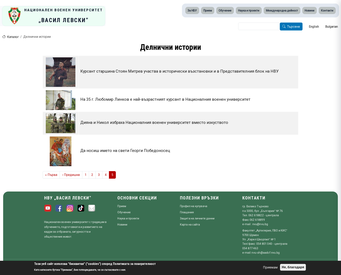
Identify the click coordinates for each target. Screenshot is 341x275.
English (314, 26)
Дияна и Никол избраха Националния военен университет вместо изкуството (154, 122)
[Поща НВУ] (92, 208)
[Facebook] (58, 208)
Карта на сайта (190, 224)
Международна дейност (282, 10)
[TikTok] (80, 208)
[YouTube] (47, 208)
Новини (309, 10)
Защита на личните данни (197, 218)
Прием (207, 10)
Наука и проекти (248, 10)
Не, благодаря (293, 267)
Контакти (327, 10)
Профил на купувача (193, 206)
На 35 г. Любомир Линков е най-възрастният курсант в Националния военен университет (165, 99)
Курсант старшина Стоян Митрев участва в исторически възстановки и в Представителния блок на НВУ (179, 71)
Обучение (225, 10)
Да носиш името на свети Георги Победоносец (125, 150)
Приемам (270, 267)
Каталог (13, 37)
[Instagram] (69, 208)
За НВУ (192, 10)
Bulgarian (331, 26)
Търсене (293, 27)
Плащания (187, 212)
